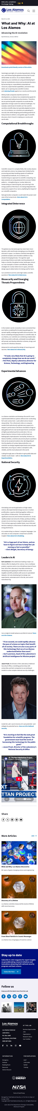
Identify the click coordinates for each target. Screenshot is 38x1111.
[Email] (21, 820)
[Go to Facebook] (2, 1045)
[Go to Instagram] (15, 1045)
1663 (32, 836)
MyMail (25, 1065)
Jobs (24, 1032)
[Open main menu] (34, 11)
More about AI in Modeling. (15, 536)
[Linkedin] (15, 996)
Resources (5, 1067)
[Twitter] (8, 820)
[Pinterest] (16, 820)
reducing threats (9, 91)
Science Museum (6, 1070)
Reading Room (6, 1065)
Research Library (27, 1037)
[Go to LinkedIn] (11, 1045)
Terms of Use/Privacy (19, 1093)
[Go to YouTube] (20, 1045)
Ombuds (4, 1062)
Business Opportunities (29, 1029)
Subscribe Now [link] (9, 972)
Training (26, 1067)
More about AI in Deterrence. (18, 275)
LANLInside (27, 1062)
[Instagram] (20, 996)
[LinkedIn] (12, 820)
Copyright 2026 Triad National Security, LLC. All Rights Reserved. (19, 1101)
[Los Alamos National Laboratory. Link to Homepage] (12, 10)
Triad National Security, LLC (15, 1097)
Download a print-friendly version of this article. (16, 67)
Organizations (27, 1034)
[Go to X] (7, 1045)
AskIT (25, 1060)
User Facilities (26, 1039)
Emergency (5, 1060)
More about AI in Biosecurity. (16, 349)
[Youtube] (26, 996)
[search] (28, 11)
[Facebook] (3, 820)
